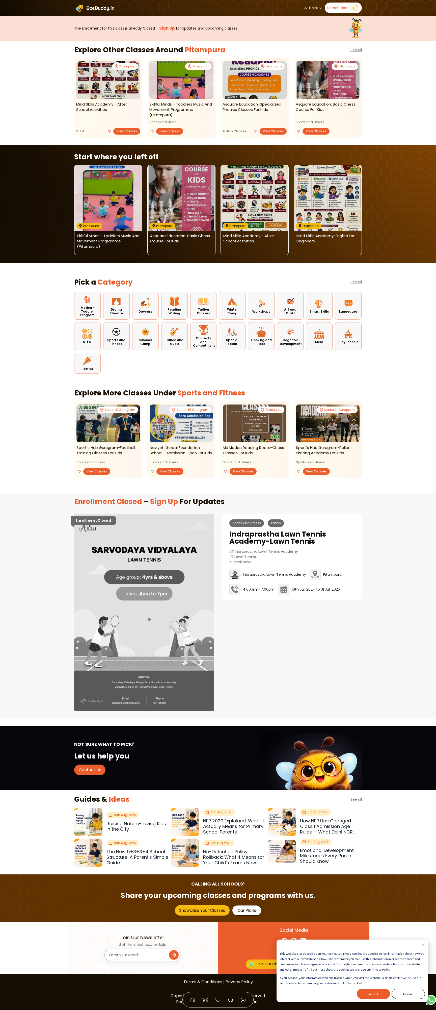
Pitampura (205, 50)
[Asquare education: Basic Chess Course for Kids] (328, 80)
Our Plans (246, 910)
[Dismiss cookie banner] (423, 945)
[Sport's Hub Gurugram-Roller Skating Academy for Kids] (328, 423)
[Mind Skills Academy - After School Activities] (108, 80)
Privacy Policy (239, 982)
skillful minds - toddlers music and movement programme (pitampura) (180, 109)
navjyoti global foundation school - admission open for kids (181, 450)
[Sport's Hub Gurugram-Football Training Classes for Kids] (108, 423)
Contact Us (90, 770)
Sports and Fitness (310, 122)
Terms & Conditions (202, 982)
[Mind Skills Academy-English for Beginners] (328, 198)
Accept (373, 994)
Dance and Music (163, 122)
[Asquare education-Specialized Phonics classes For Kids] (255, 80)
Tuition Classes (234, 131)
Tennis (276, 523)
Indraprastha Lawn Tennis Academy (274, 574)
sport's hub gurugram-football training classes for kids (105, 450)
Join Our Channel (272, 964)
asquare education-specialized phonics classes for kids (252, 107)
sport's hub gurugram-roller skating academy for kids (322, 450)
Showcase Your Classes (202, 910)
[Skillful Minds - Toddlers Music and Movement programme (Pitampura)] (181, 80)
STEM (80, 131)
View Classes (127, 131)
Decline (408, 994)
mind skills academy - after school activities (101, 107)
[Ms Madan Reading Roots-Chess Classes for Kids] (254, 423)
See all (356, 50)
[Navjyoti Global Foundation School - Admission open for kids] (181, 423)
